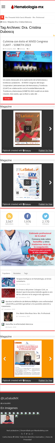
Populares (6, 273)
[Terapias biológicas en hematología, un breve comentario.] (8, 282)
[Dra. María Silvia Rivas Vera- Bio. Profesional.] (8, 316)
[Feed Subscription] (54, 36)
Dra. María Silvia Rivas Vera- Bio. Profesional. (33, 313)
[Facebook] (24, 433)
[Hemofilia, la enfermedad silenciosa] (3, 324)
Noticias (22, 49)
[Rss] (22, 433)
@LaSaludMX (10, 398)
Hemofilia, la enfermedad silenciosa (19, 324)
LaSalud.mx (14, 431)
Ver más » (8, 99)
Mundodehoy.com (41, 431)
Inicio (4, 22)
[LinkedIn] (29, 433)
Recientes (17, 273)
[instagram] (32, 433)
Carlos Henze (8, 437)
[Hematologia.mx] (27, 6)
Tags (26, 273)
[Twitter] (27, 433)
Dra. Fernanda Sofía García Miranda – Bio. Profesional (24, 17)
